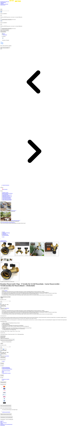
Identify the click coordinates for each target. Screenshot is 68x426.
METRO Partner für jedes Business (7, 193)
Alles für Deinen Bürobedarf (6, 197)
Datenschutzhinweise (3, 422)
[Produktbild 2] (4, 260)
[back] (1, 9)
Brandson (5, 290)
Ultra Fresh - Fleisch (5, 192)
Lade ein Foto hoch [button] (4, 19)
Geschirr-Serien (13, 210)
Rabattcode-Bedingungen (6, 367)
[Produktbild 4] (11, 260)
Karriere (3, 361)
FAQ (3, 372)
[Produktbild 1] (1, 260)
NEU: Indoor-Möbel (5, 194)
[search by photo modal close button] (1, 15)
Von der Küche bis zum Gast (6, 198)
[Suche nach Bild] (1, 12)
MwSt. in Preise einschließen (5, 47)
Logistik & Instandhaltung (6, 232)
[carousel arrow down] (1, 262)
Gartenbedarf (4, 233)
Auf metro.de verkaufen (5, 379)
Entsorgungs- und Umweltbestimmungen (6, 424)
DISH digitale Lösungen (5, 195)
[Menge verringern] (0, 301)
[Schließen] (1, 48)
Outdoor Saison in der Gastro (15, 220)
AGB (1, 421)
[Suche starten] (1, 21)
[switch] (3, 31)
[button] (34, 239)
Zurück (3, 236)
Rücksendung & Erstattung (6, 370)
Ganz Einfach (7, 308)
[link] (35, 38)
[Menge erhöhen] (10, 301)
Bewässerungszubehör (5, 235)
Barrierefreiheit (2, 425)
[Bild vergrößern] (9, 272)
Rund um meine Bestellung (6, 368)
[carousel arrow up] (1, 258)
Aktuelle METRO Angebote (6, 373)
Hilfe (3, 371)
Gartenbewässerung (5, 234)
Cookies (1, 423)
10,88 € (2, 343)
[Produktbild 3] (8, 260)
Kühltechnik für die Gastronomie (7, 196)
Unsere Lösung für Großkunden (7, 199)
